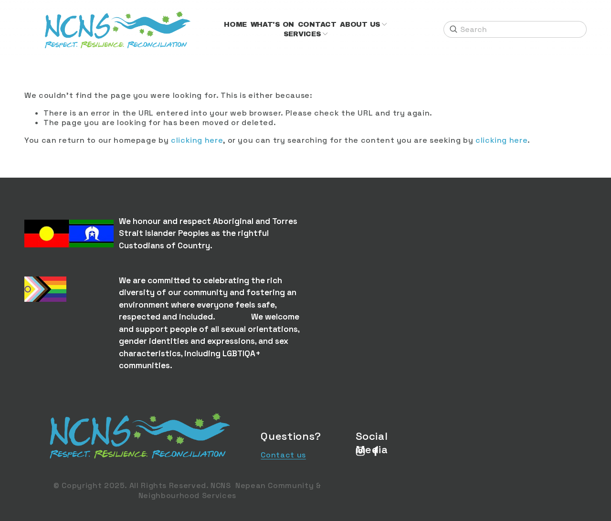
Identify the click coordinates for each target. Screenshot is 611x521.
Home (235, 24)
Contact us (283, 455)
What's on (272, 24)
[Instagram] (360, 451)
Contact (317, 24)
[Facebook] (375, 451)
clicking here (197, 140)
